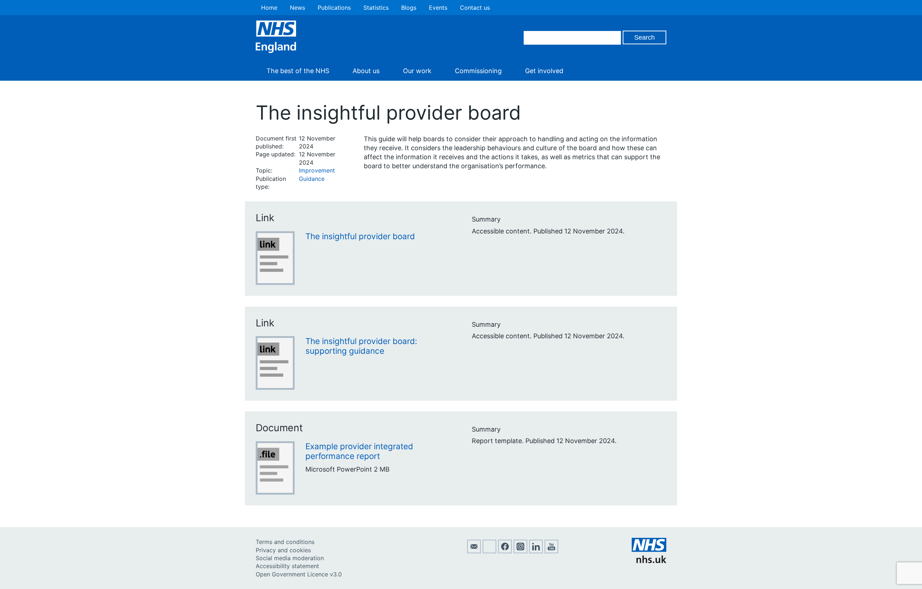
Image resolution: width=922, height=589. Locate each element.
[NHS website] (649, 561)
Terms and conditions (285, 541)
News (297, 7)
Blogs (408, 7)
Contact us (475, 7)
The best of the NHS (298, 71)
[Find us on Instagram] (520, 551)
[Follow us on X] (489, 551)
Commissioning (478, 71)
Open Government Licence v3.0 (299, 574)
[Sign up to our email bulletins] (474, 551)
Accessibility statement (287, 566)
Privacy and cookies (283, 550)
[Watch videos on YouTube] (551, 551)
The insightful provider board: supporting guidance (361, 346)
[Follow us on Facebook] (505, 551)
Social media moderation (290, 558)
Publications (334, 7)
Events (438, 7)
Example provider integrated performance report (359, 451)
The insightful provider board (360, 236)
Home (269, 7)
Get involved (544, 71)
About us (366, 71)
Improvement (317, 170)
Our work (417, 71)
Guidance (312, 178)
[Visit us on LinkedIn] (536, 551)
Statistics (376, 7)
